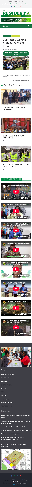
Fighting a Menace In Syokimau (10, 434)
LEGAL (3, 392)
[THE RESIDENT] (3, 26)
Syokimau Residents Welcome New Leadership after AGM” (16, 76)
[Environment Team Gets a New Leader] (16, 89)
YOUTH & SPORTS (6, 406)
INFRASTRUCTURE (16, 36)
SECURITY (4, 395)
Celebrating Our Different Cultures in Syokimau (15, 427)
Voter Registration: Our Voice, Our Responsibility (16, 430)
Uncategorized (5, 399)
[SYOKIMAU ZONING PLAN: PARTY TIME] (16, 118)
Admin (8, 49)
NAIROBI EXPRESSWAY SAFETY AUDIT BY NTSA (16, 166)
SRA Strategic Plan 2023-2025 (20, 80)
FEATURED (4, 381)
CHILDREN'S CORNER (7, 374)
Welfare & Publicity (7, 402)
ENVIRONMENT (7, 36)
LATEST (3, 388)
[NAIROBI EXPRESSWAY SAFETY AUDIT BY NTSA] (16, 147)
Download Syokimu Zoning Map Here (16, 53)
